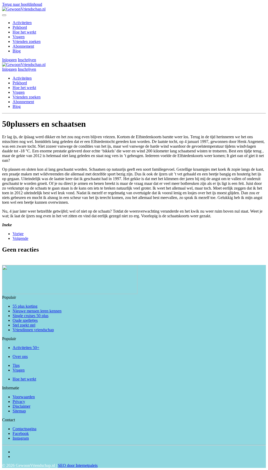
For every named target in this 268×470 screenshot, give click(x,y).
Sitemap (19, 411)
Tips (16, 365)
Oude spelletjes (25, 320)
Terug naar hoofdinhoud (22, 4)
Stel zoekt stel (24, 325)
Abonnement (23, 46)
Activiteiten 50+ (26, 347)
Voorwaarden (24, 397)
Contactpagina (24, 429)
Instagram (21, 438)
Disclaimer (21, 406)
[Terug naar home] (24, 9)
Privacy (19, 401)
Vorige (18, 233)
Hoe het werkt (24, 32)
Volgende (20, 238)
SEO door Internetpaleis (78, 465)
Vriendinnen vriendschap (33, 330)
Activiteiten (22, 22)
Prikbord (20, 27)
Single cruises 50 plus (30, 315)
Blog (17, 51)
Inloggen (9, 60)
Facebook (21, 433)
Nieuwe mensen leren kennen (37, 311)
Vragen (19, 37)
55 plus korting (25, 306)
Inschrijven (27, 60)
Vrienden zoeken (27, 41)
